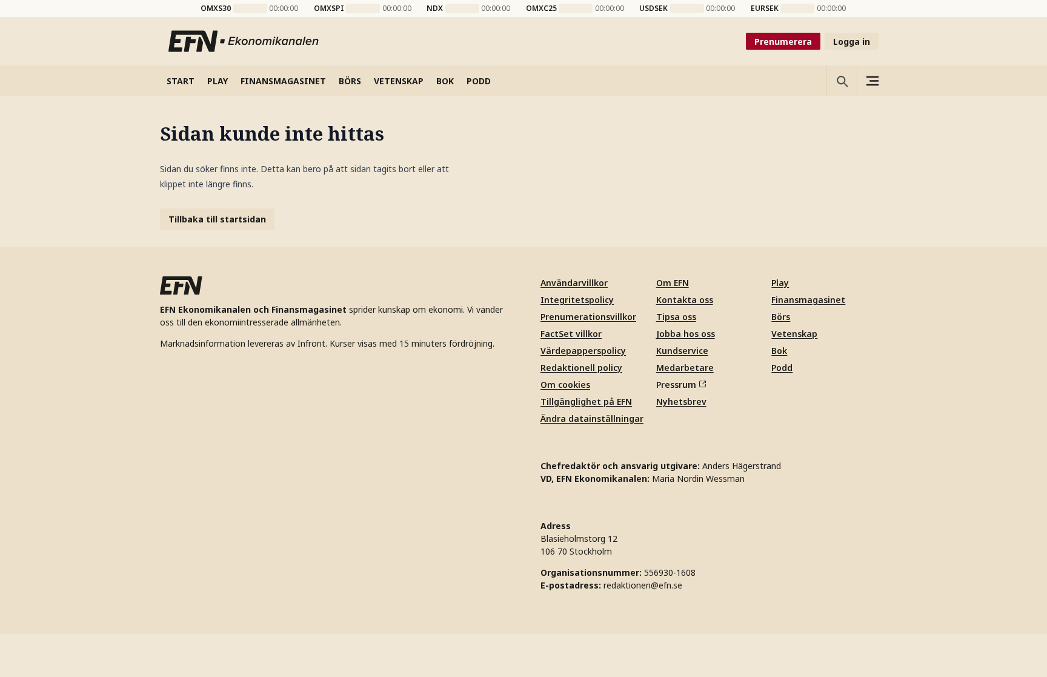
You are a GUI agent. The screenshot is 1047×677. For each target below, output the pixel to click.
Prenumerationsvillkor (588, 316)
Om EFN (672, 282)
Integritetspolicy (577, 299)
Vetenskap (794, 333)
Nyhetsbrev (681, 401)
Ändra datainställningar (591, 418)
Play (780, 282)
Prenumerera (783, 41)
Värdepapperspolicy (583, 350)
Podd (782, 367)
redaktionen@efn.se (642, 585)
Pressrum (676, 384)
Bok (779, 350)
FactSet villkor (571, 333)
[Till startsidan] (244, 41)
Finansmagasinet (808, 299)
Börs (780, 316)
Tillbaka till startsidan (217, 219)
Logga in (851, 41)
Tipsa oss (676, 316)
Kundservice (682, 350)
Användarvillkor (574, 282)
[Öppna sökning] (841, 80)
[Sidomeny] (872, 80)
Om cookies (565, 384)
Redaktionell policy (581, 367)
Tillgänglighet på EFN (586, 401)
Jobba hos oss (685, 333)
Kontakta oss (684, 299)
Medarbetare (685, 367)
